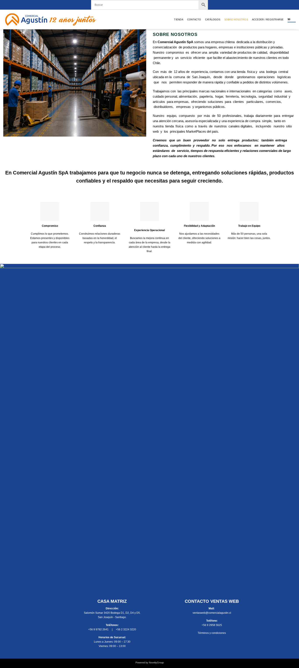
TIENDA (178, 19)
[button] (268, 19)
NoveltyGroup (156, 662)
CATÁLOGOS (212, 19)
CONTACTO (194, 19)
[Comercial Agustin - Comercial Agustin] (50, 19)
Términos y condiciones (212, 633)
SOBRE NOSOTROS (236, 19)
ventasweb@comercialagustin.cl (212, 612)
